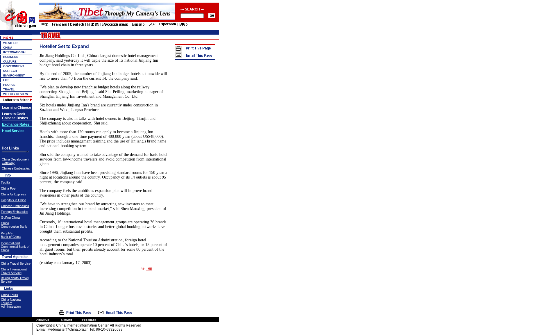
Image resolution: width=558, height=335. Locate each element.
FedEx (5, 182)
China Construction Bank (14, 224)
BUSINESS (10, 56)
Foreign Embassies (14, 211)
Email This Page (119, 313)
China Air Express (13, 194)
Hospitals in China (13, 200)
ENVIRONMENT (14, 75)
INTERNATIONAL (14, 52)
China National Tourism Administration (11, 303)
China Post (8, 188)
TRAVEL (9, 89)
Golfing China (10, 217)
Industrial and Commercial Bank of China (15, 246)
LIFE (6, 80)
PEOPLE (9, 84)
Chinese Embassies (16, 168)
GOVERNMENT (13, 66)
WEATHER (10, 42)
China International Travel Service (14, 271)
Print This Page (78, 313)
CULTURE (10, 61)
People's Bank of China (11, 234)
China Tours (9, 295)
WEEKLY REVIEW (15, 94)
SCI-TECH (10, 70)
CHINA (7, 47)
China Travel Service (16, 263)
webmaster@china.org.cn (68, 329)
